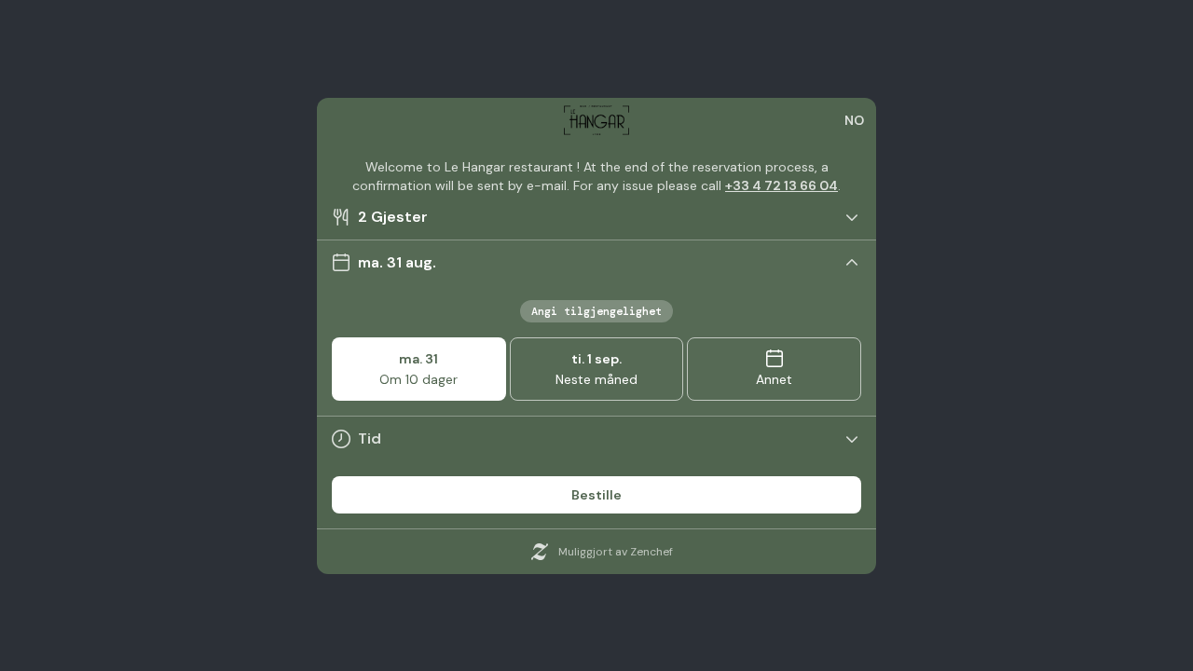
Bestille (596, 494)
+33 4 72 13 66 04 (781, 185)
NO (854, 120)
